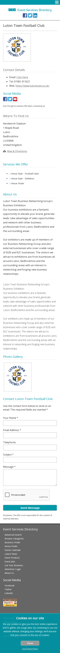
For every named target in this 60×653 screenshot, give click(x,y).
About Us (9, 573)
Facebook (9, 585)
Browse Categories (14, 538)
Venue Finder (11, 546)
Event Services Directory (30, 10)
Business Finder (12, 542)
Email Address (11, 430)
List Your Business (14, 565)
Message (8, 466)
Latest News (11, 553)
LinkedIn (9, 593)
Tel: (11, 81)
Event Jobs (10, 561)
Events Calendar (13, 550)
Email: (12, 77)
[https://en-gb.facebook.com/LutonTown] (5, 100)
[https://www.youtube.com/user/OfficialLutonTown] (15, 100)
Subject (7, 454)
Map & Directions (17, 151)
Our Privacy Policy (30, 648)
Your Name (9, 418)
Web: (12, 85)
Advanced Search (13, 534)
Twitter (8, 589)
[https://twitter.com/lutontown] (10, 100)
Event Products (12, 557)
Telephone (9, 442)
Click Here (22, 77)
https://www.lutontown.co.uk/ (32, 85)
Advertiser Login (13, 569)
